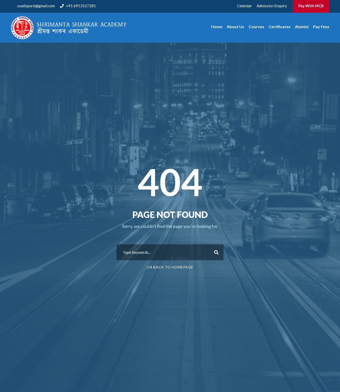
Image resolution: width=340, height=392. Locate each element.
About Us (235, 26)
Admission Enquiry (272, 5)
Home (216, 26)
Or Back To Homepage (170, 267)
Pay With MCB (311, 5)
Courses (256, 26)
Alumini (302, 26)
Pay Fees (321, 26)
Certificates (279, 26)
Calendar (244, 5)
